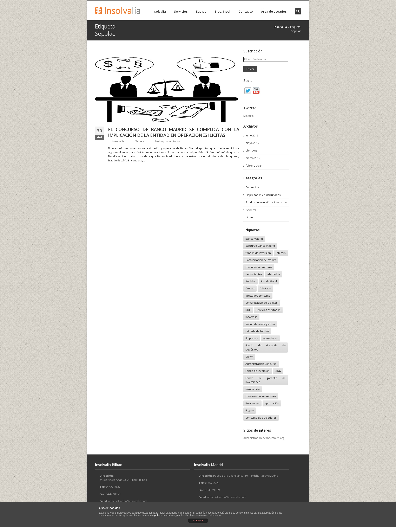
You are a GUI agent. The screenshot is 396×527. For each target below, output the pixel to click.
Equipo (201, 11)
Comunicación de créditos (261, 302)
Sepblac (250, 281)
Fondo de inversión (257, 371)
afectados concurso (257, 295)
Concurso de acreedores (261, 417)
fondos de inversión (258, 253)
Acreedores (270, 338)
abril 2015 (252, 150)
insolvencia (252, 389)
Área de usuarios (274, 11)
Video (249, 217)
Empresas (251, 338)
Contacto (245, 11)
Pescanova (252, 403)
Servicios (181, 11)
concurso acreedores (258, 267)
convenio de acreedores (260, 396)
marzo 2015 (253, 158)
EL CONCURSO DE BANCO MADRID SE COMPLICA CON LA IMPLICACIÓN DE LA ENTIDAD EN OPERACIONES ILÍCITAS (173, 132)
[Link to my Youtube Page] (256, 91)
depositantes (253, 274)
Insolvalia (159, 11)
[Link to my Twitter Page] (247, 91)
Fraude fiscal (269, 281)
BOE (248, 310)
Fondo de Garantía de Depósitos (265, 347)
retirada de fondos (257, 331)
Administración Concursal (261, 364)
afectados (273, 274)
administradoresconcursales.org (263, 438)
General (140, 141)
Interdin (281, 253)
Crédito (250, 288)
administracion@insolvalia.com (127, 501)
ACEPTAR (198, 520)
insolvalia (118, 141)
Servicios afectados (268, 310)
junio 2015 (252, 135)
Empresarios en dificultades (263, 195)
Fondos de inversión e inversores (267, 202)
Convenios (252, 187)
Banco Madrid (254, 238)
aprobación (272, 403)
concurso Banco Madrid (260, 246)
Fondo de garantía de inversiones (265, 380)
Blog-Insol (222, 11)
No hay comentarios (167, 141)
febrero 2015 (254, 165)
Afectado (265, 288)
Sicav (278, 371)
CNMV (249, 356)
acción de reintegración (260, 324)
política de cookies (164, 515)
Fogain (249, 410)
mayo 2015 (252, 143)
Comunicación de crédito (260, 260)
